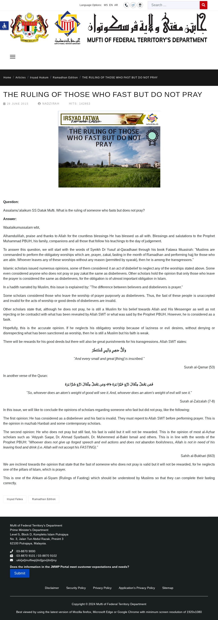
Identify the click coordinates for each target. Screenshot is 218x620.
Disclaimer (52, 588)
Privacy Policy (102, 588)
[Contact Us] (126, 4)
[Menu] (12, 56)
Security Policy (76, 588)
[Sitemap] (140, 4)
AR (116, 5)
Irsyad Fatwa (15, 499)
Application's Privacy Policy (137, 588)
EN (111, 5)
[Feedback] (133, 4)
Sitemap (167, 588)
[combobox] (174, 5)
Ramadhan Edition (44, 499)
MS (106, 5)
